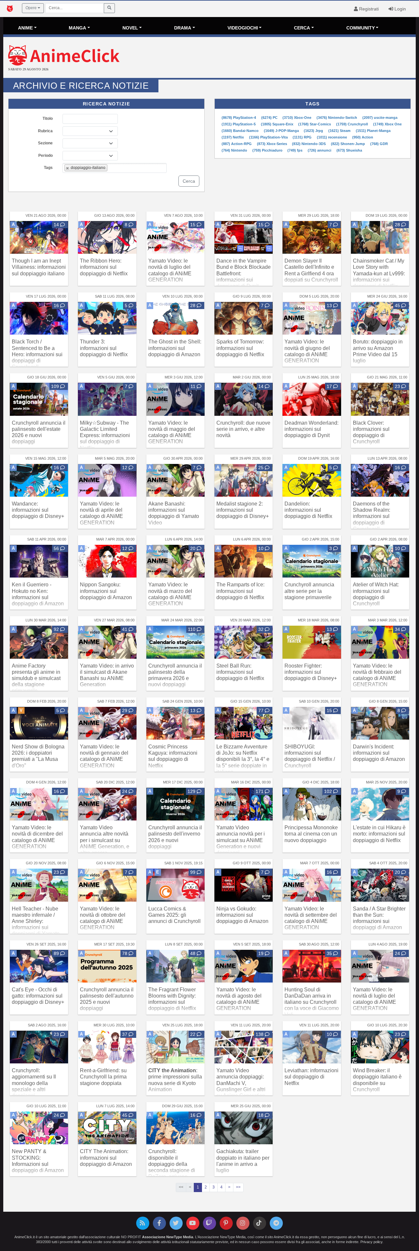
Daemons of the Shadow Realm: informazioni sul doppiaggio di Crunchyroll (371, 516)
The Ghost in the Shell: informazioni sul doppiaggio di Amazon (174, 348)
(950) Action (362, 137)
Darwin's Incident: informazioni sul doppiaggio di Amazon (379, 753)
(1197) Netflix (233, 137)
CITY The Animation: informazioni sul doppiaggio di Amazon (106, 1158)
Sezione (45, 143)
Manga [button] (77, 27)
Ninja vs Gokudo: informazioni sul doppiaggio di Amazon (242, 915)
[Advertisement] (278, 58)
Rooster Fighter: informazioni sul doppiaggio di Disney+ (310, 672)
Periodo (45, 155)
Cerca (189, 181)
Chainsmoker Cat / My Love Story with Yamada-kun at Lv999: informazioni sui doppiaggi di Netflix (379, 273)
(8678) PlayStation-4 (239, 118)
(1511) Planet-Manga (373, 131)
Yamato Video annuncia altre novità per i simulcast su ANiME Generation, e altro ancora (104, 840)
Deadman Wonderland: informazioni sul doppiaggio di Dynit (311, 429)
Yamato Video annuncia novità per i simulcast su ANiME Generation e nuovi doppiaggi (240, 840)
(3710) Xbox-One (297, 118)
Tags (48, 167)
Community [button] (360, 27)
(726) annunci (320, 150)
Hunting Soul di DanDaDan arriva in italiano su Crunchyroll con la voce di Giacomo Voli (311, 1002)
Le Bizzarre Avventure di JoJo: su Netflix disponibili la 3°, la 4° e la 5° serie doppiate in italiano (242, 759)
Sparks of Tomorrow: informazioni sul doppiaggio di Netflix (240, 348)
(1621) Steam (340, 131)
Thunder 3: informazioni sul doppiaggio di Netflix (104, 348)
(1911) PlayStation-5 (239, 124)
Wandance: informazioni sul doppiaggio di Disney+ (38, 510)
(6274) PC (270, 118)
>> (238, 1187)
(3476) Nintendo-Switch (337, 118)
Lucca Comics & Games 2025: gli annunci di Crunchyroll (174, 915)
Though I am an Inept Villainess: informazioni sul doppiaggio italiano (39, 267)
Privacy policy (371, 1242)
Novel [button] (130, 27)
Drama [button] (182, 27)
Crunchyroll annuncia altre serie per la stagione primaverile (309, 591)
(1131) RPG (303, 137)
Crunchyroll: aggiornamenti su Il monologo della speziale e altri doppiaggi (34, 1083)
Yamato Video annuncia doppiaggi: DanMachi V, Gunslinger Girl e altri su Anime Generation (240, 1083)
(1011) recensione (332, 137)
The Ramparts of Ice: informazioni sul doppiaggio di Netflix (240, 591)
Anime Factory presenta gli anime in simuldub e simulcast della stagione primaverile (36, 678)
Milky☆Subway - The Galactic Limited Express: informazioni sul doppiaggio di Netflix (105, 435)
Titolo (48, 118)
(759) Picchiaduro (267, 150)
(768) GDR (379, 144)
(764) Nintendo (235, 150)
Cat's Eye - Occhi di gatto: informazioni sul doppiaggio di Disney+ (38, 996)
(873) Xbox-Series (272, 144)
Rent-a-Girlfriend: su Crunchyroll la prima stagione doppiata (103, 1077)
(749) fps (295, 150)
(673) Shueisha (349, 150)
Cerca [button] (302, 27)
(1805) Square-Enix (277, 124)
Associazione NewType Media (167, 1237)
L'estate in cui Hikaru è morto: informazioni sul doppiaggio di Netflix (379, 834)
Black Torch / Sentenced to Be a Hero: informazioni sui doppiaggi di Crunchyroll (37, 354)
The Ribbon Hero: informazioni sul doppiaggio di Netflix (104, 267)
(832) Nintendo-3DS (309, 144)
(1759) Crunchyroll (352, 124)
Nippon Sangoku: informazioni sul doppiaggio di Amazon (106, 591)
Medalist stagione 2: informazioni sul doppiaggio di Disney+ (242, 510)
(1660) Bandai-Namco (241, 131)
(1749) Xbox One (387, 124)
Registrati (368, 8)
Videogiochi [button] (243, 27)
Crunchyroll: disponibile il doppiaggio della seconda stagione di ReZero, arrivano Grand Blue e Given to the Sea (174, 1170)
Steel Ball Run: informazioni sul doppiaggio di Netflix (240, 672)
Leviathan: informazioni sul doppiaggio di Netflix (311, 1077)
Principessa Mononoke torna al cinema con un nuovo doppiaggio (311, 834)
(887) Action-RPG (237, 144)
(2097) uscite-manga (379, 118)
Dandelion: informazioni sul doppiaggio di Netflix (308, 510)
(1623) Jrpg (314, 131)
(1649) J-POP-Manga (282, 131)
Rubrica (45, 131)
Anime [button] (25, 27)
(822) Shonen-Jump (348, 144)
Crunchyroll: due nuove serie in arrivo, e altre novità (243, 429)
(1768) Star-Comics (315, 124)
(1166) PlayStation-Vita (269, 137)
